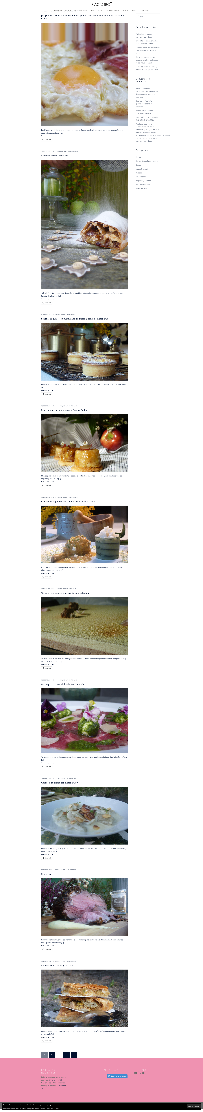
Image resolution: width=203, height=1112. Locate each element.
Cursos (92, 10)
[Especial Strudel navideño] (84, 224)
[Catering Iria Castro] (101, 4)
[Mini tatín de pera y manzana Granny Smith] (84, 443)
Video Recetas (141, 188)
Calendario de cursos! (80, 10)
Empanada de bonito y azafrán (57, 965)
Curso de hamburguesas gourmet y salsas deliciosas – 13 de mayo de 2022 (147, 60)
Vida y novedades (71, 151)
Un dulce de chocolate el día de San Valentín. (65, 593)
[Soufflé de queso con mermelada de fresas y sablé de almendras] (84, 352)
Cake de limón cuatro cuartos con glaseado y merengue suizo (148, 50)
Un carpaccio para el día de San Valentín (62, 684)
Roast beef (46, 874)
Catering (99, 10)
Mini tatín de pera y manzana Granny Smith (64, 410)
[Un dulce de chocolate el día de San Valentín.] (84, 626)
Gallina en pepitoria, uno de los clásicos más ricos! (68, 501)
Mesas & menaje (142, 169)
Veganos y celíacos (143, 181)
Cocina (60, 151)
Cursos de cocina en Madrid (147, 161)
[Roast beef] (84, 907)
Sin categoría (141, 177)
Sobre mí (125, 10)
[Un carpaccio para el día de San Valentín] (84, 721)
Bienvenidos (58, 10)
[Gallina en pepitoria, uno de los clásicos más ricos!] (84, 534)
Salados (139, 173)
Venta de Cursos (144, 10)
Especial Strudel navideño (54, 155)
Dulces (138, 165)
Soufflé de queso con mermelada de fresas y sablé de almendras (74, 318)
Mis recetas (67, 10)
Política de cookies (54, 1108)
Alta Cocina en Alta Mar (112, 10)
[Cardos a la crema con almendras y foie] (84, 815)
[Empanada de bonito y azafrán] (84, 998)
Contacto (133, 10)
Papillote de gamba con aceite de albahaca (147, 94)
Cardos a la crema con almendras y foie (62, 782)
